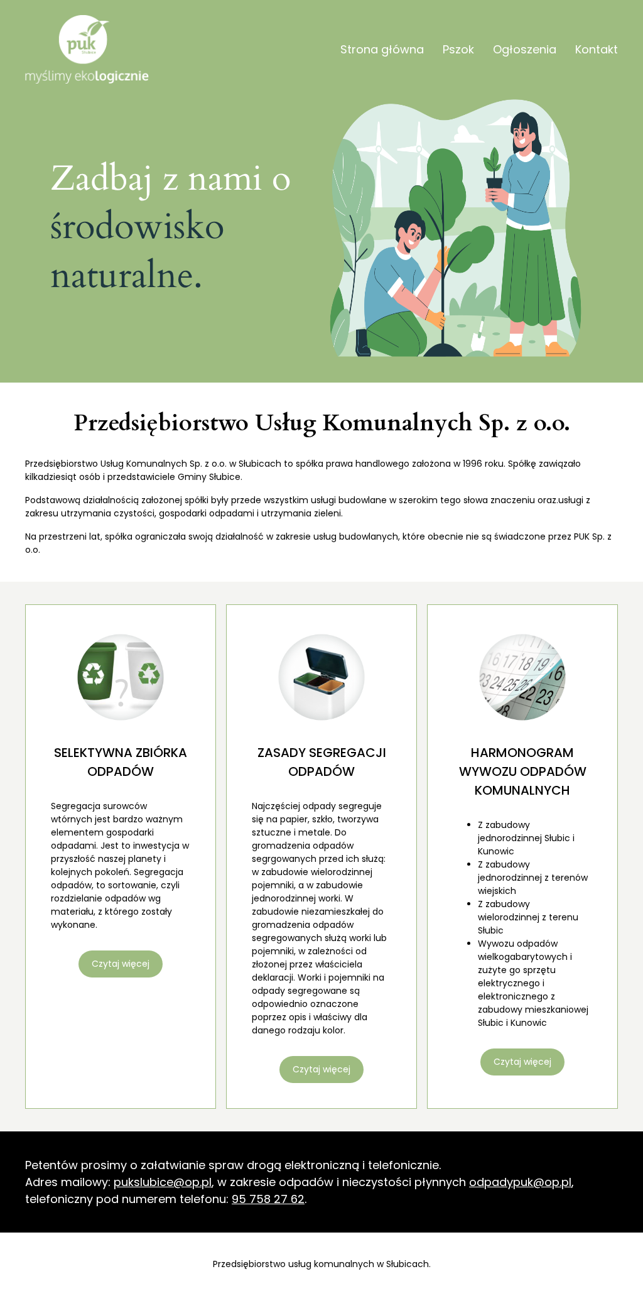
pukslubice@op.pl (163, 1182)
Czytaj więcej (120, 963)
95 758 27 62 (268, 1199)
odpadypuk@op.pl (520, 1182)
